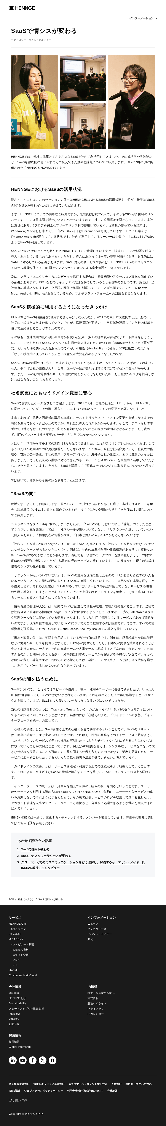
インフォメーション (143, 18)
